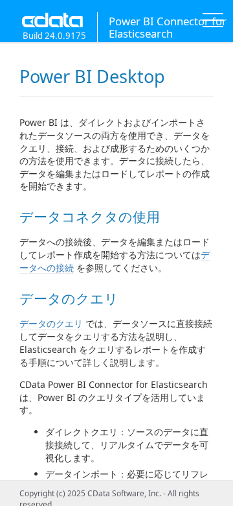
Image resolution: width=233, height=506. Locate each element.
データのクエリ (51, 323)
